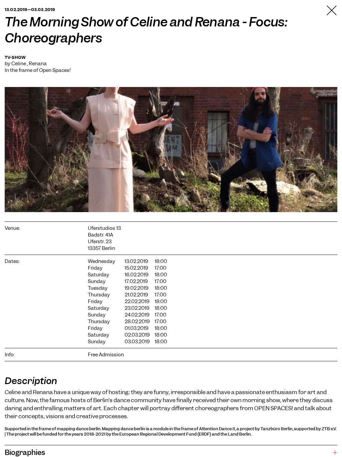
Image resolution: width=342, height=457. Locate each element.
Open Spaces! (55, 70)
